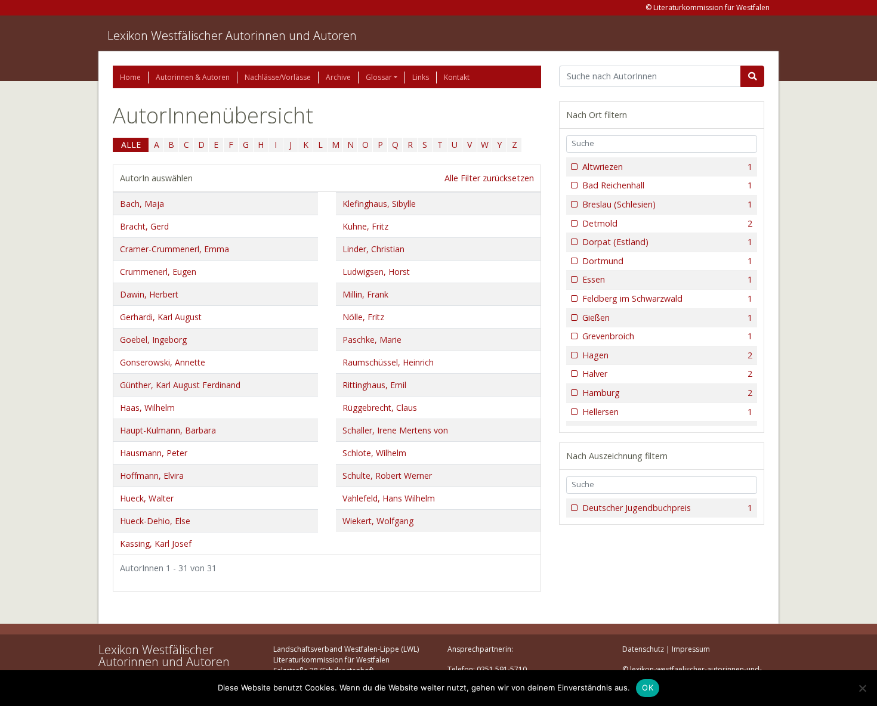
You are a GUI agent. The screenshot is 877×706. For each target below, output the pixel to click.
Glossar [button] (379, 77)
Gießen (667, 317)
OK (647, 687)
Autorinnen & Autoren (193, 77)
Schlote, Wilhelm (374, 453)
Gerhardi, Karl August (161, 317)
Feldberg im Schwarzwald (667, 298)
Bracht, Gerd (144, 226)
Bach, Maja (142, 203)
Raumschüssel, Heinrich (388, 362)
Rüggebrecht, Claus (379, 407)
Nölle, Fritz (363, 317)
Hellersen (667, 411)
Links (420, 77)
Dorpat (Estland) (667, 241)
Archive (338, 77)
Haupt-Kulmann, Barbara (168, 430)
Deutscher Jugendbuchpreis (667, 507)
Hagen (667, 355)
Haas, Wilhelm (147, 407)
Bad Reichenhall (667, 185)
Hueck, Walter (147, 498)
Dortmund (667, 261)
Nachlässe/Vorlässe (278, 77)
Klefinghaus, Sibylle (379, 203)
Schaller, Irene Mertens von (395, 430)
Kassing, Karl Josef (156, 543)
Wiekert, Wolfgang (377, 521)
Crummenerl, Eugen (158, 271)
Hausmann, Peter (153, 453)
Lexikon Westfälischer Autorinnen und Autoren (232, 35)
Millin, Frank (365, 294)
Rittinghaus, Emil (374, 385)
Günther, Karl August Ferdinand (180, 385)
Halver (667, 373)
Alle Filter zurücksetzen (489, 178)
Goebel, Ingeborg (153, 339)
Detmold (667, 223)
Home (130, 77)
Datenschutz (643, 649)
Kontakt (457, 77)
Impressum (691, 649)
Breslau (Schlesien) (667, 204)
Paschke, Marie (372, 339)
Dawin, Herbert (149, 294)
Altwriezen (667, 166)
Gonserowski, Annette (162, 362)
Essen (667, 279)
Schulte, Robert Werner (387, 475)
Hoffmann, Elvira (152, 475)
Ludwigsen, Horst (376, 271)
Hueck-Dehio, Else (155, 521)
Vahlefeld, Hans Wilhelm (388, 498)
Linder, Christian (373, 249)
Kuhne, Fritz (365, 226)
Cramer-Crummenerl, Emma (174, 249)
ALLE (131, 144)
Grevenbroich (667, 336)
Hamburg (667, 392)
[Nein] (862, 688)
